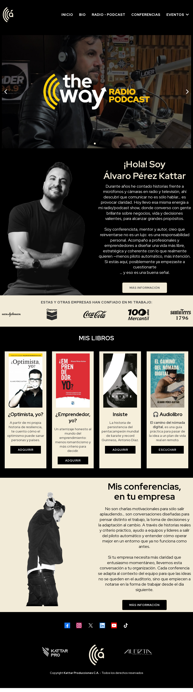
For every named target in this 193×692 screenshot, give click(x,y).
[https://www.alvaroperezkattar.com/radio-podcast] (96, 91)
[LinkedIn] (102, 625)
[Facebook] (67, 625)
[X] (90, 625)
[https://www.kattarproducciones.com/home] (55, 652)
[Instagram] (79, 625)
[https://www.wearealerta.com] (138, 652)
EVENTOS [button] (175, 14)
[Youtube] (114, 625)
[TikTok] (126, 625)
